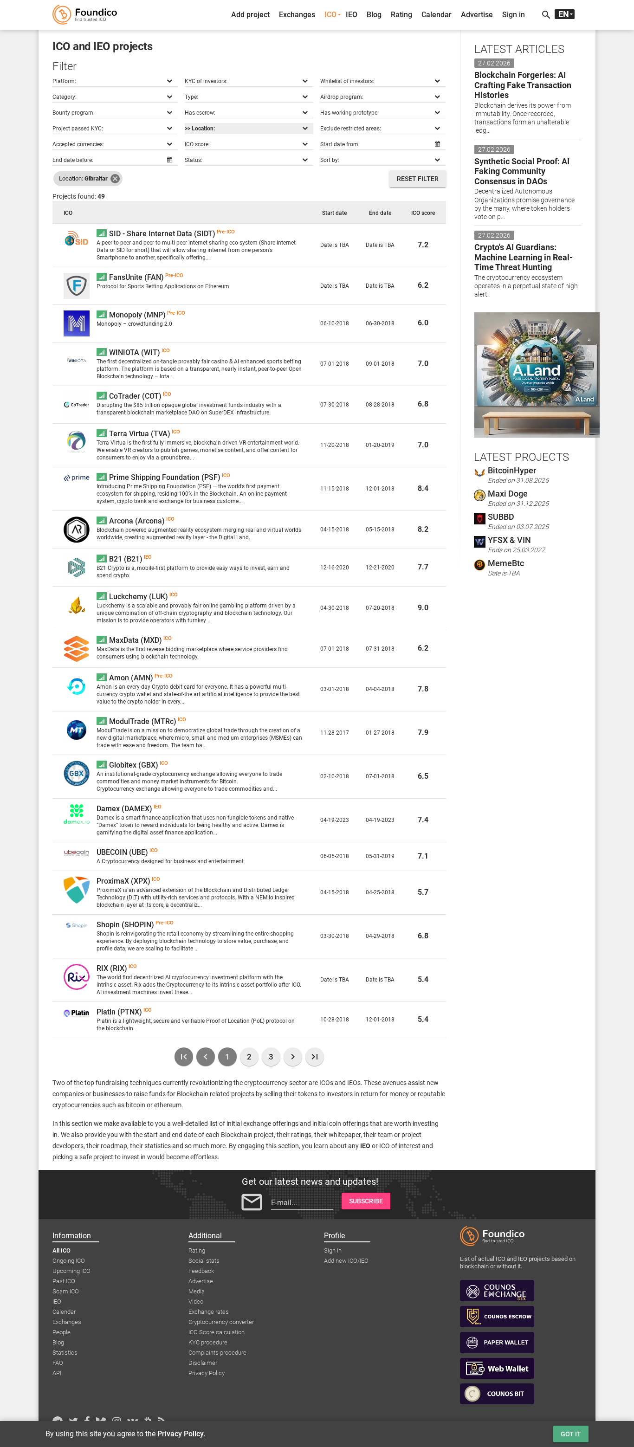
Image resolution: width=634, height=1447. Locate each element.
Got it (571, 1434)
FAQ (57, 1362)
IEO (351, 14)
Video (195, 1301)
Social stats (204, 1260)
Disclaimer (202, 1362)
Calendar (436, 14)
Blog (374, 14)
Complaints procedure (217, 1352)
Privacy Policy (206, 1372)
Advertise (477, 14)
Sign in (513, 14)
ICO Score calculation (216, 1332)
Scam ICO (65, 1291)
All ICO (61, 1250)
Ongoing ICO (68, 1260)
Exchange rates (208, 1311)
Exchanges (297, 14)
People (61, 1332)
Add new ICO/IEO (346, 1260)
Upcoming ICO (71, 1270)
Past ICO (63, 1281)
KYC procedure (207, 1342)
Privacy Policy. (181, 1433)
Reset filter (418, 178)
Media (196, 1291)
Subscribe (366, 1201)
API (56, 1372)
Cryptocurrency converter (221, 1321)
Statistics (65, 1352)
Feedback (201, 1270)
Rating (401, 14)
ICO (330, 14)
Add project (250, 14)
